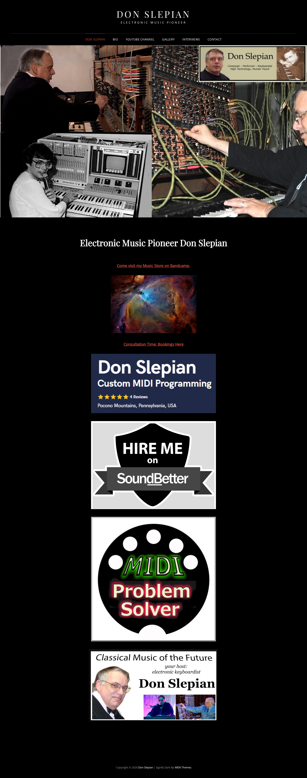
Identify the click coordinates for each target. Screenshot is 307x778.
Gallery (168, 39)
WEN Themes (183, 767)
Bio (115, 39)
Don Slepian (154, 14)
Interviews (191, 39)
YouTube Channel (140, 39)
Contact (215, 39)
